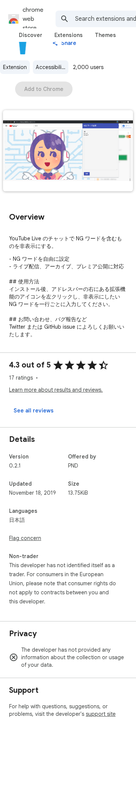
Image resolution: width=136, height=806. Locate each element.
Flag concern (25, 538)
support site (101, 714)
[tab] (30, 35)
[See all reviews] (33, 410)
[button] (68, 151)
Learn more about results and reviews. (56, 389)
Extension (15, 67)
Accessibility (51, 67)
